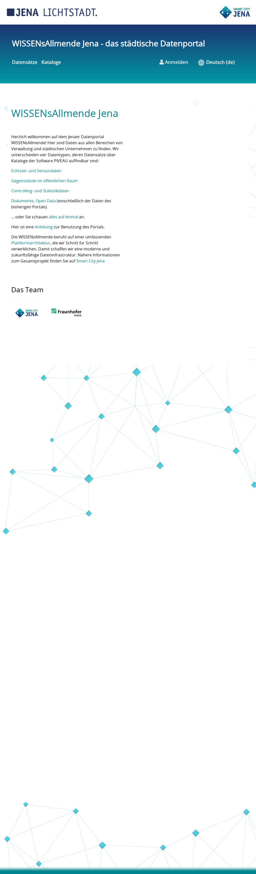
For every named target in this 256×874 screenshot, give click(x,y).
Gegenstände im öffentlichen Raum (44, 181)
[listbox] (224, 62)
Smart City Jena (90, 261)
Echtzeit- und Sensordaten (36, 171)
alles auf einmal (63, 217)
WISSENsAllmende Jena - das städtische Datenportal (108, 44)
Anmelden (176, 62)
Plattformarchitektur (30, 243)
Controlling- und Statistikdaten (40, 191)
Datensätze (25, 62)
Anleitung (44, 227)
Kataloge (51, 62)
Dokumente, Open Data (33, 201)
